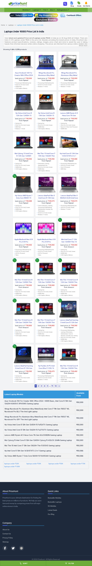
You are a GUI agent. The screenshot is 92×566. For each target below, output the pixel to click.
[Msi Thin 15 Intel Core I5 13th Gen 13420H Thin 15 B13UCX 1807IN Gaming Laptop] (23, 309)
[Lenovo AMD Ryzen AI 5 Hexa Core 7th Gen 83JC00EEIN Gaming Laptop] (68, 102)
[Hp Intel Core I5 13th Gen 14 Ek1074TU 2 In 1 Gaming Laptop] (68, 142)
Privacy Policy (8, 538)
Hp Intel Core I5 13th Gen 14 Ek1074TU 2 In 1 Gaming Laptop (69, 154)
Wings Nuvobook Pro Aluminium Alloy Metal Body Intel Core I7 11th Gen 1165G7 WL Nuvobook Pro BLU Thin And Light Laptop (46, 74)
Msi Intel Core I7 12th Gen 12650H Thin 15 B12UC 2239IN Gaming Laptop (69, 240)
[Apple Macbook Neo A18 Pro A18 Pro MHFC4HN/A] (23, 228)
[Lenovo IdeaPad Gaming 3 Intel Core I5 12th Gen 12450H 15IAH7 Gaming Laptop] (68, 309)
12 (56, 386)
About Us (6, 530)
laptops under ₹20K (11, 464)
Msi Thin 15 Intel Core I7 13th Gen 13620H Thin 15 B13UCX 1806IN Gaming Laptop (46, 321)
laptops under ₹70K (78, 464)
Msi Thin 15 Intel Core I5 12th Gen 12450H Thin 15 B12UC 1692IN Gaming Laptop (23, 281)
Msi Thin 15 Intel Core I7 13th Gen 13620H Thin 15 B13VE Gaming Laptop (46, 154)
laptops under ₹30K (33, 464)
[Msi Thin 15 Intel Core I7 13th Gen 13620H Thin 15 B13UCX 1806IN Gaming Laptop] (46, 309)
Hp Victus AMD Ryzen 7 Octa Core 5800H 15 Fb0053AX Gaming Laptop (23, 197)
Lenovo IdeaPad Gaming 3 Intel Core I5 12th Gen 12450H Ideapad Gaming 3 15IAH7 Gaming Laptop (23, 367)
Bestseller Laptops (55, 502)
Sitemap (6, 542)
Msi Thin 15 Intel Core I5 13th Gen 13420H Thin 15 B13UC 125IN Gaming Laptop (69, 367)
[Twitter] (13, 548)
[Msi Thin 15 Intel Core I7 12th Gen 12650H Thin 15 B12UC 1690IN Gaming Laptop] (46, 269)
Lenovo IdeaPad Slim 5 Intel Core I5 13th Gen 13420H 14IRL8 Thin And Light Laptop (46, 197)
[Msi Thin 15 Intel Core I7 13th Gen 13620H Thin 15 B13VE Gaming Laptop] (46, 142)
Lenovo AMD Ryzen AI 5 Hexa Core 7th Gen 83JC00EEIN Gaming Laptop (69, 114)
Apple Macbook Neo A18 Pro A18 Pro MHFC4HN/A (23, 240)
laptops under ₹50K (56, 464)
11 (52, 386)
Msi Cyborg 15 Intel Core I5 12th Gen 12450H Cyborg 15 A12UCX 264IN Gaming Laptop (24, 154)
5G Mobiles (52, 506)
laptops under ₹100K (12, 466)
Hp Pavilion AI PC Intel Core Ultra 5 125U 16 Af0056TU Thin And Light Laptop (46, 367)
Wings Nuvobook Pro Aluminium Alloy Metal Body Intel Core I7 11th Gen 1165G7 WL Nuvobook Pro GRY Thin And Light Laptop (69, 74)
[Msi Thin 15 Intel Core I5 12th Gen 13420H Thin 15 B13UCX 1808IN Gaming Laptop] (68, 269)
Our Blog (51, 514)
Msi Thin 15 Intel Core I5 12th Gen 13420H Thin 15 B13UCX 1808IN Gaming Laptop (69, 281)
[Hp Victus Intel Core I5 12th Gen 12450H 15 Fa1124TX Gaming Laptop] (23, 102)
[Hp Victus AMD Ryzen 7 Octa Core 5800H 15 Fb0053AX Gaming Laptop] (23, 184)
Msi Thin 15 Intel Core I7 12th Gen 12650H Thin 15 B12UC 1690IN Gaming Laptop (46, 281)
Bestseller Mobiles (54, 498)
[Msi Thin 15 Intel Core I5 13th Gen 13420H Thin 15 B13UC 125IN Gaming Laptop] (68, 355)
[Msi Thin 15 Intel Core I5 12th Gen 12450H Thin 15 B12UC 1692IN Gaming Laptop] (23, 269)
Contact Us (7, 534)
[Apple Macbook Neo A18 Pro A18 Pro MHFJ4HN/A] (46, 228)
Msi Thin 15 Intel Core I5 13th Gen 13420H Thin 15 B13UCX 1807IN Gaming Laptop (23, 321)
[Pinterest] (21, 548)
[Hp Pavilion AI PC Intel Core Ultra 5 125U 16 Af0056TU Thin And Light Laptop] (46, 355)
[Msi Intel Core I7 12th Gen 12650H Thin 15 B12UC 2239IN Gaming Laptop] (68, 228)
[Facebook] (5, 548)
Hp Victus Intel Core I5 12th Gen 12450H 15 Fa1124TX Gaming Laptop (23, 114)
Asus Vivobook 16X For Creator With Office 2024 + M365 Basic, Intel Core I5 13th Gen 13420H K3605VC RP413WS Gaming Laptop (23, 74)
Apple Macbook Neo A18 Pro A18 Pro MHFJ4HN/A (46, 240)
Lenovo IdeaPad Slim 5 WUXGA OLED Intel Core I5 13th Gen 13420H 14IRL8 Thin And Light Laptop (69, 197)
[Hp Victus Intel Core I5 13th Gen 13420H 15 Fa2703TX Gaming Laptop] (46, 102)
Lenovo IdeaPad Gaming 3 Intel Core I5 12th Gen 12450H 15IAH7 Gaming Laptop (69, 321)
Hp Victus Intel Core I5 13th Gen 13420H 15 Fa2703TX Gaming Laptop (46, 114)
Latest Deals (52, 510)
